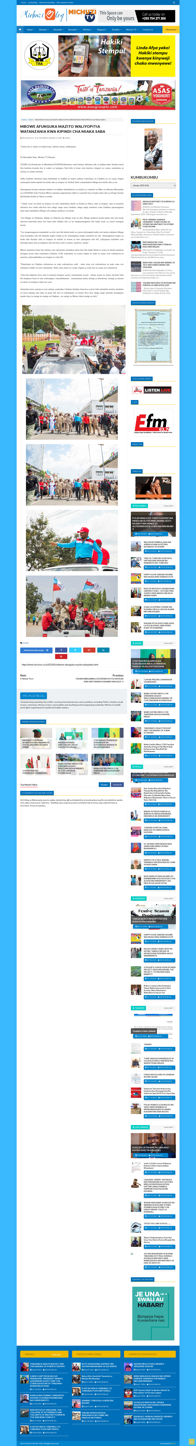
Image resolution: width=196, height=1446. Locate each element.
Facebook (117, 784)
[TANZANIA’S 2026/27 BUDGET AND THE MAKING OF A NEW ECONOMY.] (136, 736)
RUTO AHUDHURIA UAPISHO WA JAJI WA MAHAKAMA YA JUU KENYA (99, 1365)
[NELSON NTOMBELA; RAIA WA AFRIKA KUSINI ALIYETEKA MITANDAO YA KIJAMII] (136, 550)
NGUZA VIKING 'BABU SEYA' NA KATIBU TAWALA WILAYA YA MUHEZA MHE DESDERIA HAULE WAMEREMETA (158, 952)
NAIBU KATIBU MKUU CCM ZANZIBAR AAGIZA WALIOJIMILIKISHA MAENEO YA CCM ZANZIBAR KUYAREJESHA (71, 768)
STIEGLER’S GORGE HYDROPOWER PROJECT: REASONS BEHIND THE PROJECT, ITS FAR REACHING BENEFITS (160, 970)
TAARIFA (148, 1044)
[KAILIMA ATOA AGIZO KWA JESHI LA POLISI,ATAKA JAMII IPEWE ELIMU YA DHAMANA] (136, 631)
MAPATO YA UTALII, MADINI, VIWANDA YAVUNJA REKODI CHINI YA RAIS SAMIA (159, 862)
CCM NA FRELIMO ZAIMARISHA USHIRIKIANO (34, 772)
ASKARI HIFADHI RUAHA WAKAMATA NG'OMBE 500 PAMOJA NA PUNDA (95, 1415)
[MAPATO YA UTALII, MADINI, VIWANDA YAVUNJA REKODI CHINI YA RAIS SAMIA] (136, 868)
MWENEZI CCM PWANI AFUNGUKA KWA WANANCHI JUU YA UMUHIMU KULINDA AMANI (35, 743)
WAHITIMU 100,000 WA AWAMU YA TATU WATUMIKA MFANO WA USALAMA (159, 264)
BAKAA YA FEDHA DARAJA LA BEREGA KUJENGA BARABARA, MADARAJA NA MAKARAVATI (157, 813)
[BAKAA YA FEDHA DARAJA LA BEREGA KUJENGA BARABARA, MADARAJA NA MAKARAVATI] (136, 820)
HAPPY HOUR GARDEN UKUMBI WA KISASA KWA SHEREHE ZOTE (158, 575)
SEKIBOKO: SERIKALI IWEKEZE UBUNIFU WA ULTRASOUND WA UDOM (153, 1417)
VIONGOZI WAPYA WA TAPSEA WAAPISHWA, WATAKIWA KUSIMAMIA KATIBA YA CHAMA (152, 1404)
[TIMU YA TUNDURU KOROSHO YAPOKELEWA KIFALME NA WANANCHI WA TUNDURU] (136, 566)
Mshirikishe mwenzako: (34, 650)
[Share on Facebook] (61, 650)
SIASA (31, 120)
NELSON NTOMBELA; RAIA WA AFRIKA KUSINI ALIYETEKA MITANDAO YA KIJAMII (157, 544)
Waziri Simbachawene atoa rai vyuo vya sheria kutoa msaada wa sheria (159, 1239)
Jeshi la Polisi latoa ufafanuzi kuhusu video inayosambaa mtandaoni (157, 1165)
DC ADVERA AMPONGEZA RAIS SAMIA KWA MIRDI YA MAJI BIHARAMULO (158, 846)
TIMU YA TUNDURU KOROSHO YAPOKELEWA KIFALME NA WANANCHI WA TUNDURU (158, 560)
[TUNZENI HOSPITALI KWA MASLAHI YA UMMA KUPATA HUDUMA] (136, 836)
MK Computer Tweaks (65, 2)
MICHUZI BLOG (26, 1443)
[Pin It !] (61, 656)
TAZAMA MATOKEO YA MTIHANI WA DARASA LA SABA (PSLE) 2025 (159, 284)
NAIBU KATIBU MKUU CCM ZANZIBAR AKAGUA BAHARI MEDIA (107, 770)
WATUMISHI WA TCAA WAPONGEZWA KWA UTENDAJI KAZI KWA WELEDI (157, 244)
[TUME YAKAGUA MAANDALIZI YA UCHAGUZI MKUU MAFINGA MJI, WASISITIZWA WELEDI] (136, 1067)
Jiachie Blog (32, 2)
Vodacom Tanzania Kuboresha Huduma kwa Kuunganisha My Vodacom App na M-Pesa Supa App (159, 1091)
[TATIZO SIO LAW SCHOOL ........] (136, 1232)
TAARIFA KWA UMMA (144, 1031)
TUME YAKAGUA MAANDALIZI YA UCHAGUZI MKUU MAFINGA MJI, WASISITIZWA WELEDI (159, 1060)
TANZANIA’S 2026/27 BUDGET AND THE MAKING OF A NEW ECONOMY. (157, 730)
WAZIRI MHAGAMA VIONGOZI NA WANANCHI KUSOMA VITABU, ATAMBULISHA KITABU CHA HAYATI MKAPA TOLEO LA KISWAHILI (159, 1207)
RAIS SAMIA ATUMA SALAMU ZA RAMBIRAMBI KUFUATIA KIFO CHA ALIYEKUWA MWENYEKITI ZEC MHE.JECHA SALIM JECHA (159, 879)
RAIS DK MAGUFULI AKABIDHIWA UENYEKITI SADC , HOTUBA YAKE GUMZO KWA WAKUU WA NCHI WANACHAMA (159, 592)
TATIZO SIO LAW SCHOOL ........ (157, 1223)
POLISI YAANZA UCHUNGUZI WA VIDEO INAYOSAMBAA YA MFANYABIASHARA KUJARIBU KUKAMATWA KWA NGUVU (159, 1108)
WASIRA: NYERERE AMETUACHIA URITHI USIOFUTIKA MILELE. (68, 744)
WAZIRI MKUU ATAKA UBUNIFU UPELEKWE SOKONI (149, 1365)
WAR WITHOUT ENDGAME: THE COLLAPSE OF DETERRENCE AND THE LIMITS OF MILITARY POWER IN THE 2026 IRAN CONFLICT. (47, 1413)
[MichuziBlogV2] (59, 14)
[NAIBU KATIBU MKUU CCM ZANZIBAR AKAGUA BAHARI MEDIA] (136, 720)
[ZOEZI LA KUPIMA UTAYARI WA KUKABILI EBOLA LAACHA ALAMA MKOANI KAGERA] (136, 615)
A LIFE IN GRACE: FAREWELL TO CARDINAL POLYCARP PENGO (45, 1427)
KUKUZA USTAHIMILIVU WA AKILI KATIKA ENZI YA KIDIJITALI (150, 1148)
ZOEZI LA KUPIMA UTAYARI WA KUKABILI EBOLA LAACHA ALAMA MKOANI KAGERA (159, 609)
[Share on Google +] (89, 650)
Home (23, 2)
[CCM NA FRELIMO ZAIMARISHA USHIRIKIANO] (136, 688)
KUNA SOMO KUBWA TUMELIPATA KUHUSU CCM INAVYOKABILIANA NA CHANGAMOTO (47, 1397)
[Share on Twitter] (75, 650)
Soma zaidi (168, 506)
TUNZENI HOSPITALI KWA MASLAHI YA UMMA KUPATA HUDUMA (156, 829)
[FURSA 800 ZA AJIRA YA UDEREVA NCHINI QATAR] (136, 1083)
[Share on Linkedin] (103, 650)
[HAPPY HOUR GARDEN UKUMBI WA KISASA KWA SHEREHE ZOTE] (136, 583)
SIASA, (67, 138)
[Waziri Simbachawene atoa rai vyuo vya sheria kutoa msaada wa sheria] (136, 1246)
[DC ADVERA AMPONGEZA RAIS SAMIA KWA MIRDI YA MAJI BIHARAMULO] (136, 852)
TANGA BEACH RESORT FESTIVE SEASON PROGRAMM (149, 920)
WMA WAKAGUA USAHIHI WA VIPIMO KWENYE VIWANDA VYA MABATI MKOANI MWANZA (152, 1378)
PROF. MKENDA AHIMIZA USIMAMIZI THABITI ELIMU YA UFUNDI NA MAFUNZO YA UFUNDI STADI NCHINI (158, 223)
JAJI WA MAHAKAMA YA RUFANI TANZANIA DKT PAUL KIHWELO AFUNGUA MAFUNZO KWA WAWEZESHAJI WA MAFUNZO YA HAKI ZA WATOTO (159, 1258)
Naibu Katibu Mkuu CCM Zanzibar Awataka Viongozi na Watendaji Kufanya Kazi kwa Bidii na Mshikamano (159, 747)
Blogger (104, 784)
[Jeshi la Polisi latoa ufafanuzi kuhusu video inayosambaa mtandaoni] (136, 1172)
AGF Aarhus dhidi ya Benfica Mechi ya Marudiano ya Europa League (152, 1391)
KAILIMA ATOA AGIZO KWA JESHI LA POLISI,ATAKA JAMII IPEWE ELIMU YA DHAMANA (159, 625)
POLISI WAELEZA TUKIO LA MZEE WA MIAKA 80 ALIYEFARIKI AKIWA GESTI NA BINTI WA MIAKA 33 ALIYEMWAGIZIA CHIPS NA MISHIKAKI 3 (152, 523)
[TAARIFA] (136, 1053)
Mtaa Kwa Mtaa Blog (47, 2)
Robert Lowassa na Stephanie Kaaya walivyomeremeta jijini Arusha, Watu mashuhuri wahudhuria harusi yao (157, 989)
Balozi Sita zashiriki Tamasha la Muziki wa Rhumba (97, 1377)
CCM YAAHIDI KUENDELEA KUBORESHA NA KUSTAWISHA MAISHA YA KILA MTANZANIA (105, 743)
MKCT (173, 1443)
